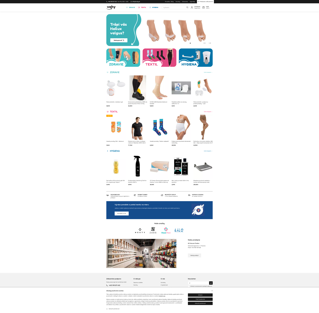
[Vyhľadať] (187, 7)
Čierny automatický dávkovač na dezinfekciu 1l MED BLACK (202, 181)
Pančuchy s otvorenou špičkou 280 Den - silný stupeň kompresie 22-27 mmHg (181, 143)
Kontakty (163, 282)
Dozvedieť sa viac (121, 213)
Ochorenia (185, 1)
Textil (143, 7)
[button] (188, 43)
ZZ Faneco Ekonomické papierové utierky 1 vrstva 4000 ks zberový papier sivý (137, 182)
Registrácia (197, 8)
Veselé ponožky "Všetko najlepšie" (137, 141)
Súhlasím (200, 295)
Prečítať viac (162, 296)
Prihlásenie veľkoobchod (206, 1)
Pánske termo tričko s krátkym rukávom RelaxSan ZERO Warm (115, 142)
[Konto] (192, 7)
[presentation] (205, 43)
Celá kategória (208, 72)
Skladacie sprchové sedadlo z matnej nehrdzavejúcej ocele (180, 181)
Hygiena (155, 7)
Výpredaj (192, 1)
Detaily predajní (194, 255)
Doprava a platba (138, 282)
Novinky (178, 1)
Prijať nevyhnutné (200, 299)
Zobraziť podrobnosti (114, 308)
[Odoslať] (211, 283)
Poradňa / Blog (169, 1)
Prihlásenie (197, 6)
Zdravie (132, 7)
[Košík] (203, 7)
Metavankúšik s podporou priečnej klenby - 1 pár (179, 102)
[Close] (212, 291)
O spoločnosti (164, 285)
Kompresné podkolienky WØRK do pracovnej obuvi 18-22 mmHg (115, 102)
